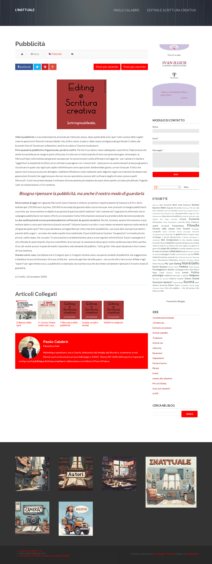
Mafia (196, 254)
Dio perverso (157, 216)
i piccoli (165, 237)
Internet (170, 243)
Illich (163, 240)
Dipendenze (167, 216)
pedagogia (179, 269)
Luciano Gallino (181, 254)
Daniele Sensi (170, 213)
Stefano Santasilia (160, 285)
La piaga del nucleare (167, 248)
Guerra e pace (188, 234)
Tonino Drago (194, 285)
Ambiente (187, 205)
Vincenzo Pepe (158, 288)
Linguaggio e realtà (167, 254)
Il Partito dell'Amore (189, 237)
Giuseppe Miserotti (191, 232)
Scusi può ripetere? (162, 282)
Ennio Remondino (170, 222)
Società (189, 282)
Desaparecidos (181, 213)
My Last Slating (173, 263)
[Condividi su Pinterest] (45, 67)
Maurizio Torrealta (186, 260)
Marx (177, 257)
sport (197, 282)
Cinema (174, 210)
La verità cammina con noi (188, 248)
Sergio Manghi (178, 282)
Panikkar (183, 266)
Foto (179, 228)
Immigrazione (172, 240)
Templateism (192, 554)
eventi (155, 225)
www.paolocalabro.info (30, 551)
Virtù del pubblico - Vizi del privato (180, 288)
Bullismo (186, 208)
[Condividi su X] (37, 67)
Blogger (181, 301)
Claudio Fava (182, 211)
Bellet (163, 207)
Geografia (157, 231)
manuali (171, 257)
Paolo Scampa (194, 267)
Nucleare (163, 266)
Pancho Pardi (173, 267)
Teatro (177, 285)
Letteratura (175, 251)
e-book (183, 219)
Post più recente (107, 66)
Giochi (164, 232)
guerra (179, 234)
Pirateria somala (173, 273)
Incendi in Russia (159, 243)
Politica (195, 272)
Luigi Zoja (190, 254)
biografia (170, 208)
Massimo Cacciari (185, 257)
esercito (181, 222)
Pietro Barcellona (191, 269)
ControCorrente (158, 213)
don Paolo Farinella (168, 219)
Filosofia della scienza (164, 228)
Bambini (195, 205)
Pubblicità (56, 54)
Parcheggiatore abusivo (163, 269)
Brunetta (178, 208)
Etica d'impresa (192, 222)
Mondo (196, 260)
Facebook (165, 226)
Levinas (191, 251)
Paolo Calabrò (126, 10)
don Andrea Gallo (186, 216)
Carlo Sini (167, 211)
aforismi (155, 205)
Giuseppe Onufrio (159, 234)
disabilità (176, 216)
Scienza (188, 278)
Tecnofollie (185, 285)
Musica (161, 264)
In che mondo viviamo (189, 240)
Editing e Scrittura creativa (171, 10)
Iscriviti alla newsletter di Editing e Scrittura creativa (44, 556)
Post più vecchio (135, 66)
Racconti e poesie (180, 275)
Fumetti (186, 228)
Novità (156, 266)
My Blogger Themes (164, 554)
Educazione (157, 222)
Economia (194, 218)
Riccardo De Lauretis (161, 279)
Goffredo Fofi (171, 234)
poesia (185, 272)
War (162, 291)
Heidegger (157, 237)
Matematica (173, 260)
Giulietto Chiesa (175, 232)
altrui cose (177, 205)
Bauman (156, 207)
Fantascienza (178, 225)
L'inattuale (25, 10)
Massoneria (163, 260)
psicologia (158, 275)
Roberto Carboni (176, 278)
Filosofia (193, 225)
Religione (194, 275)
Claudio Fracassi (193, 211)
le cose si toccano (161, 251)
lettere (185, 251)
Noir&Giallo (190, 263)
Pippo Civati (158, 272)
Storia (171, 285)
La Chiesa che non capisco (178, 246)
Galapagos (195, 229)
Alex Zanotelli (165, 205)
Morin (155, 264)
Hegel (197, 234)
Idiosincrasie (175, 237)
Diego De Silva (193, 213)
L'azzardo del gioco (182, 243)
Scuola (195, 278)
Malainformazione (160, 257)
